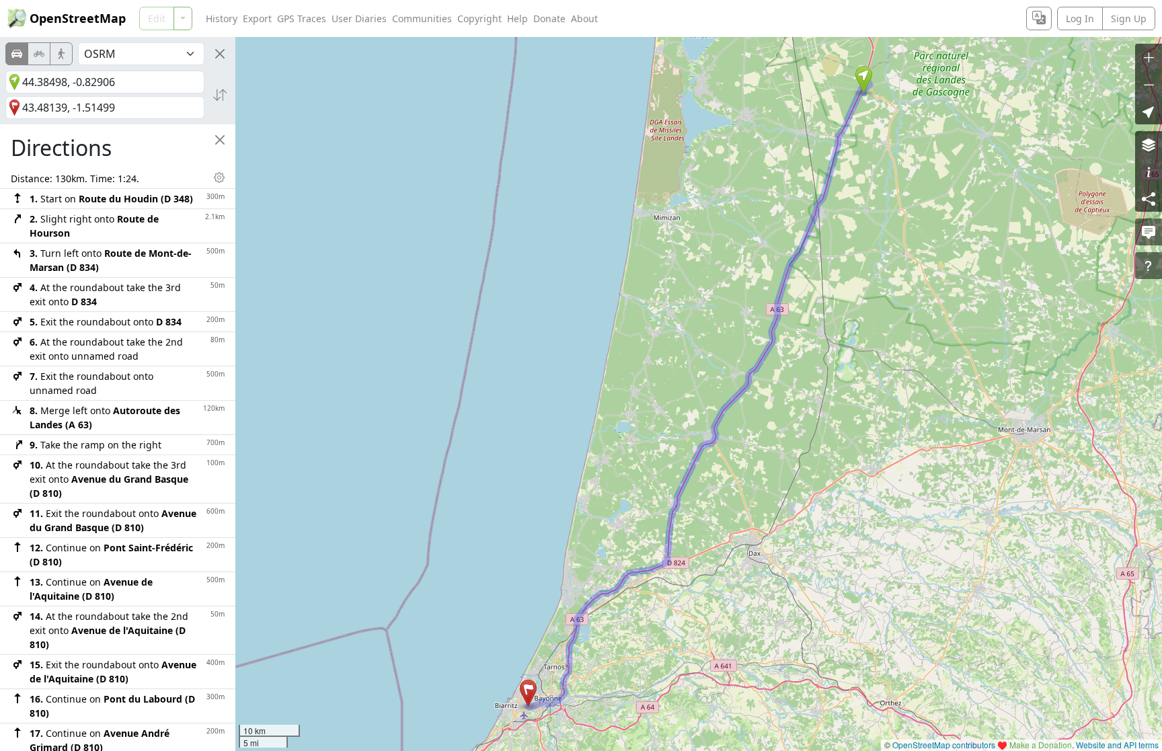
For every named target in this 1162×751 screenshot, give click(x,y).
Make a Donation (1040, 744)
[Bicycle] (39, 53)
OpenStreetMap (78, 18)
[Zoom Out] (1148, 84)
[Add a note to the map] (1148, 232)
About (584, 18)
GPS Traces (301, 18)
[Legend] (1148, 171)
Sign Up (1129, 18)
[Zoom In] (1148, 57)
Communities (422, 18)
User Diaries (359, 18)
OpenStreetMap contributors (943, 744)
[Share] (1148, 198)
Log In (1080, 18)
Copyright (479, 18)
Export (257, 18)
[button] (863, 79)
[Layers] (1148, 144)
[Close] (220, 54)
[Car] (16, 53)
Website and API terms (1117, 744)
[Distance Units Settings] (219, 177)
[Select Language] (1039, 18)
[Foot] (61, 53)
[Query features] (1148, 265)
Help (517, 18)
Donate (549, 18)
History (221, 18)
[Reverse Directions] (220, 95)
